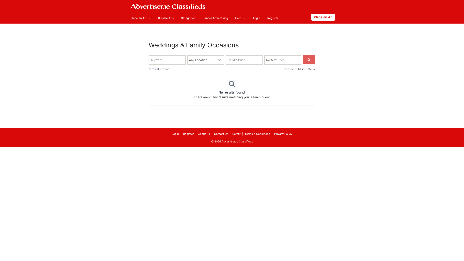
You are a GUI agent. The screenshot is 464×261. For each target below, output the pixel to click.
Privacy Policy (283, 134)
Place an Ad (138, 18)
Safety (236, 134)
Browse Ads (166, 18)
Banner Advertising (215, 18)
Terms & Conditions (257, 134)
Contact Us (221, 134)
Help (238, 18)
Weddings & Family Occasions (194, 45)
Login (256, 18)
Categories (188, 18)
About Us (204, 134)
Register (272, 18)
